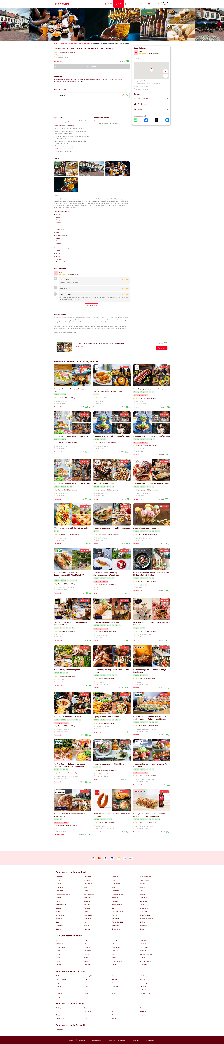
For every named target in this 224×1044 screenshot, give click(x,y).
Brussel (58, 954)
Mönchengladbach (145, 976)
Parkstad (115, 915)
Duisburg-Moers (89, 976)
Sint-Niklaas (144, 947)
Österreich (59, 1030)
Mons (113, 954)
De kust (58, 965)
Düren (86, 979)
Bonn (57, 990)
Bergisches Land (61, 979)
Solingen (59, 997)
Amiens (58, 1008)
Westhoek (143, 965)
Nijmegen (115, 898)
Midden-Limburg (117, 894)
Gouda (86, 912)
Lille (85, 1018)
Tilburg (142, 884)
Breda (58, 912)
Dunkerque (87, 1008)
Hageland (87, 947)
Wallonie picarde (145, 961)
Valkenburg (143, 898)
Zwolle (142, 929)
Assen (58, 901)
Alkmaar (58, 880)
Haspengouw (88, 951)
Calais (58, 1015)
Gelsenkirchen (88, 990)
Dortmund (59, 993)
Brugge (58, 951)
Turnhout (143, 951)
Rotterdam (115, 926)
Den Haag (59, 929)
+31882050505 (150, 1040)
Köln (113, 983)
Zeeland (142, 922)
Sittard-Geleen (145, 880)
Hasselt (86, 954)
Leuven (114, 940)
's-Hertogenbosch (145, 877)
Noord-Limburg (117, 905)
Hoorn (114, 880)
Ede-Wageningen (89, 894)
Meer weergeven (91, 305)
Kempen (86, 958)
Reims (114, 1018)
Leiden (114, 887)
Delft (57, 922)
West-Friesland (145, 915)
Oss (113, 908)
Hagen (86, 993)
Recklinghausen (145, 990)
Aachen (58, 976)
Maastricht (115, 891)
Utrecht (142, 894)
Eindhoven (87, 898)
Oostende (115, 965)
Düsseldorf (87, 983)
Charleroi (59, 961)
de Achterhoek (60, 915)
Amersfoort (59, 887)
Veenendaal (143, 901)
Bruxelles (59, 958)
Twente (142, 887)
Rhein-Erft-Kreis (145, 993)
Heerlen (86, 926)
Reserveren (161, 348)
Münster (142, 979)
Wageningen (144, 908)
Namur (114, 958)
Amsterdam (60, 891)
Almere (58, 884)
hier (58, 126)
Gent (85, 944)
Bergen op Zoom (61, 905)
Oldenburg (143, 983)
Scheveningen (116, 929)
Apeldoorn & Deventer (63, 894)
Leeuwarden (116, 884)
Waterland (143, 912)
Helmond (87, 929)
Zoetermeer (144, 926)
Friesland (87, 908)
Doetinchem (88, 884)
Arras (57, 1011)
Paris (113, 1015)
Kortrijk (86, 961)
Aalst (57, 940)
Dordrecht (87, 887)
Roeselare (143, 944)
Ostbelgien (143, 940)
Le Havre (87, 1015)
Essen (86, 986)
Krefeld (114, 979)
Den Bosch (59, 926)
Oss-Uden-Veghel (117, 912)
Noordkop (115, 901)
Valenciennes (144, 1015)
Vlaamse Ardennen (146, 954)
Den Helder (87, 877)
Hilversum (115, 877)
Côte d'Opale (60, 1018)
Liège (113, 944)
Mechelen (115, 951)
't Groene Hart (88, 915)
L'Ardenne (87, 965)
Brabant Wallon (61, 947)
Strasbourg (143, 1011)
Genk (85, 940)
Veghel (142, 905)
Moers (114, 990)
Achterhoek (59, 877)
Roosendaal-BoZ (117, 922)
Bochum (58, 986)
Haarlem (86, 922)
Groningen (87, 919)
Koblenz (114, 976)
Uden (141, 891)
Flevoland (87, 905)
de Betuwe (59, 919)
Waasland (143, 958)
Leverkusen (115, 986)
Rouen (142, 1008)
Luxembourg (116, 947)
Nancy (114, 1011)
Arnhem (58, 898)
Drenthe (86, 891)
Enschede (87, 901)
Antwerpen (59, 944)
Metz (113, 1008)
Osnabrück (143, 986)
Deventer (87, 880)
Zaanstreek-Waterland (147, 919)
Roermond (115, 919)
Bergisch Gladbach (62, 983)
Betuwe (58, 908)
